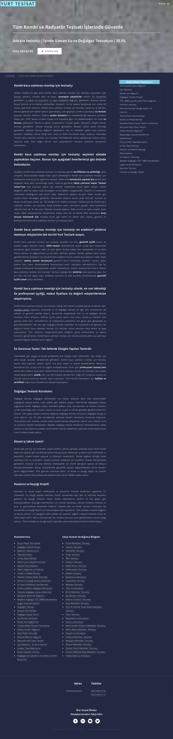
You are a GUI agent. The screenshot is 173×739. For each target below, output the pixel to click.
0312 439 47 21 (98, 694)
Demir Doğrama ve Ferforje (30, 569)
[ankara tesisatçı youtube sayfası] (90, 721)
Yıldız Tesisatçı (72, 614)
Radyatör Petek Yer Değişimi (30, 595)
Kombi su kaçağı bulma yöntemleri (34, 580)
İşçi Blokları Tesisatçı (76, 595)
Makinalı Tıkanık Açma (28, 550)
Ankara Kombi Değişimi (28, 629)
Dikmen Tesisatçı (74, 562)
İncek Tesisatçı (73, 554)
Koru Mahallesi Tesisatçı (77, 603)
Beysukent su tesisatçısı (77, 618)
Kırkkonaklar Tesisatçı (76, 569)
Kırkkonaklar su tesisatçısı (78, 655)
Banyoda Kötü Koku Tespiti (30, 640)
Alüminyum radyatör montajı (31, 562)
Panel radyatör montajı (28, 651)
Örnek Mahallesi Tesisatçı (78, 543)
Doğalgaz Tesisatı (25, 607)
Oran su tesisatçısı (74, 622)
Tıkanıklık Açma (24, 554)
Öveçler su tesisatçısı (76, 633)
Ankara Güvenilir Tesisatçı (78, 599)
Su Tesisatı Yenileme (27, 618)
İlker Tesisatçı (72, 558)
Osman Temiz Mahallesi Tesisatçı (82, 648)
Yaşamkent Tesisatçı (75, 580)
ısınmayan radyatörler (70, 96)
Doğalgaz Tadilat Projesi (29, 547)
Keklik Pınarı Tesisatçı (76, 565)
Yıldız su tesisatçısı (74, 588)
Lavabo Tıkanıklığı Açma (29, 648)
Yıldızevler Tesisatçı (75, 550)
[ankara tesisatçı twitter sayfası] (97, 721)
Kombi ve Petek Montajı (28, 573)
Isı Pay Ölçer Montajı (27, 558)
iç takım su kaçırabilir (37, 100)
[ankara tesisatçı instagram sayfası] (83, 721)
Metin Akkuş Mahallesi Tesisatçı (81, 629)
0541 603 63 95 (98, 690)
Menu (162, 4)
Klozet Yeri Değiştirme (28, 622)
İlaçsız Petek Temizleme (28, 543)
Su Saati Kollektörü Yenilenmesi (32, 584)
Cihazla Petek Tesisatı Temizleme (33, 625)
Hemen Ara (51, 51)
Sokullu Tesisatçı (74, 547)
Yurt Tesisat (10, 76)
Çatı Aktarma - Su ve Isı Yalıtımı (32, 644)
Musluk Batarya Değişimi (29, 637)
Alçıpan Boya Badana (27, 565)
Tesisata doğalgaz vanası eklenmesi (34, 592)
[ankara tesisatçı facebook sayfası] (75, 721)
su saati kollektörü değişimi (64, 100)
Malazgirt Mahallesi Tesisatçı (79, 640)
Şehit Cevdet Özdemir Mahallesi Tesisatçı (85, 625)
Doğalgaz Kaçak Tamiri (28, 614)
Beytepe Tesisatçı (74, 584)
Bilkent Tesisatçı (73, 573)
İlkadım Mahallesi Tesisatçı (78, 644)
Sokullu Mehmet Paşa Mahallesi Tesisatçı (85, 651)
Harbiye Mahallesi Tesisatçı (79, 637)
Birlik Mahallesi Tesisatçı (77, 592)
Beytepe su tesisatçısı (76, 577)
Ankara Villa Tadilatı (26, 610)
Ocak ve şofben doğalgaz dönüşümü (34, 588)
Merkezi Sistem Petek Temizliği (32, 577)
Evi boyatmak (99, 96)
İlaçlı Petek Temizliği (27, 633)
